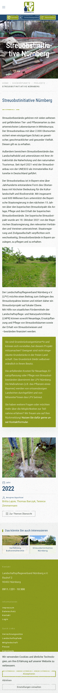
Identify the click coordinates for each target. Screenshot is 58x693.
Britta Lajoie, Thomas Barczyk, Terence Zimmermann (24, 501)
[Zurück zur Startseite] (29, 7)
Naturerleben (50, 17)
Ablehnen (7, 680)
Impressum (8, 608)
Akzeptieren (29, 674)
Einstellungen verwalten (29, 687)
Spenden (14, 17)
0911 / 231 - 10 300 (13, 589)
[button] (3, 7)
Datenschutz (9, 611)
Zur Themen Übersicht (20, 513)
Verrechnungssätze (31, 17)
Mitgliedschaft (10, 642)
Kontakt (6, 615)
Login (5, 619)
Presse (6, 647)
